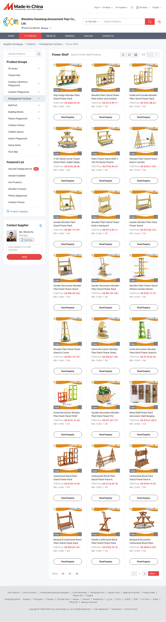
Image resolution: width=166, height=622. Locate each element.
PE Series (13, 68)
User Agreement (101, 609)
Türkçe (155, 599)
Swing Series (14, 145)
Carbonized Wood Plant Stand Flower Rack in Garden (103, 479)
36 (70, 573)
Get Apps (143, 7)
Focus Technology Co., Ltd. (62, 609)
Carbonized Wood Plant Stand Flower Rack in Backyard (141, 479)
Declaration (117, 609)
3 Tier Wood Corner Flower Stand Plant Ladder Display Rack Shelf (67, 162)
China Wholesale (79, 592)
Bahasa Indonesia (89, 602)
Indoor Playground (17, 138)
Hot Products (13, 592)
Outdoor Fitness (16, 125)
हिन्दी (135, 599)
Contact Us (108, 35)
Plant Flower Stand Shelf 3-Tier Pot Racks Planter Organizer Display (105, 162)
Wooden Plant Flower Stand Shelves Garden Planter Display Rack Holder (143, 289)
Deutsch (86, 599)
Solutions (70, 35)
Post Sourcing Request (159, 21)
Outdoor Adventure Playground (18, 83)
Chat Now (28, 240)
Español (26, 599)
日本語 (127, 599)
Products (31, 35)
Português (38, 599)
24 (63, 573)
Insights (89, 595)
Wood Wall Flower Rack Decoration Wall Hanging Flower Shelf (142, 416)
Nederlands (98, 599)
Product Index (149, 592)
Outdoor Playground (18, 91)
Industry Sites (114, 592)
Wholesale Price (97, 592)
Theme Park (14, 75)
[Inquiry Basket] (132, 7)
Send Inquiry (67, 117)
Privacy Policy (131, 609)
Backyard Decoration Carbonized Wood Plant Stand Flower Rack (141, 543)
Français (50, 599)
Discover (88, 35)
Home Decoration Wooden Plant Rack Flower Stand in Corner (143, 352)
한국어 (118, 599)
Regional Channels (131, 592)
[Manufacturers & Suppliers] (24, 6)
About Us (50, 35)
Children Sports (16, 131)
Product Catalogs (19, 211)
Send (24, 256)
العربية (109, 599)
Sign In (97, 7)
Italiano (76, 599)
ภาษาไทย (145, 599)
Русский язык (63, 599)
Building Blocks (16, 111)
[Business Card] (40, 225)
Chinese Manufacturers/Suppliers (54, 592)
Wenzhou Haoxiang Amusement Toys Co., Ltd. (48, 21)
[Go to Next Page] (156, 54)
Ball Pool (12, 105)
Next (152, 573)
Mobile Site (78, 595)
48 (77, 573)
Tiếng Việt (73, 602)
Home (11, 35)
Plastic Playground (17, 118)
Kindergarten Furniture (19, 98)
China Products (29, 592)
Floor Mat (13, 151)
